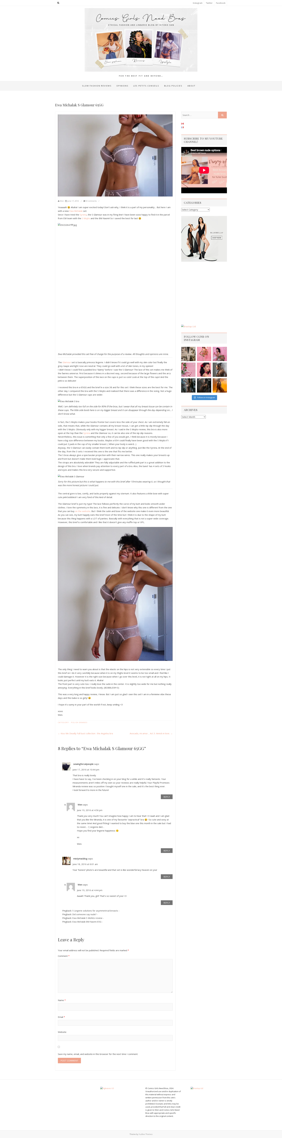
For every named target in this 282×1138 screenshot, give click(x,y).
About (191, 85)
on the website (82, 511)
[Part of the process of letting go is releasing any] (220, 370)
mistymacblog (80, 858)
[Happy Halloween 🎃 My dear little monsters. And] (204, 385)
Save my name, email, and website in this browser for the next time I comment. (98, 1054)
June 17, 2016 (73, 201)
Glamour (66, 362)
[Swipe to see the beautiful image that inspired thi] (204, 354)
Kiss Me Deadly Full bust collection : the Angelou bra (85, 733)
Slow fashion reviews (96, 85)
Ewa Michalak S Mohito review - (88, 917)
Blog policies (173, 85)
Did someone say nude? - (85, 914)
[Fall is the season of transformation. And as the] (220, 385)
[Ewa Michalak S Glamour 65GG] (115, 155)
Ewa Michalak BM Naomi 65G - (87, 921)
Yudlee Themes (146, 1134)
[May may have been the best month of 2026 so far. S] (188, 354)
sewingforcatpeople (83, 763)
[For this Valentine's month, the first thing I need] (188, 370)
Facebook (220, 3)
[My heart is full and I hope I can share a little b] (204, 370)
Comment (63, 955)
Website (62, 1031)
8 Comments (91, 201)
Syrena (83, 214)
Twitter (209, 3)
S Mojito (86, 218)
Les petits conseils (146, 85)
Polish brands (79, 722)
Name (62, 1000)
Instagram (198, 3)
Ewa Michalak (76, 210)
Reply (166, 796)
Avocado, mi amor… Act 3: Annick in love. (151, 733)
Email (61, 1016)
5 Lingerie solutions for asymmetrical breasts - (96, 910)
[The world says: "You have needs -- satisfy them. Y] (188, 385)
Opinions (122, 85)
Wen (61, 201)
